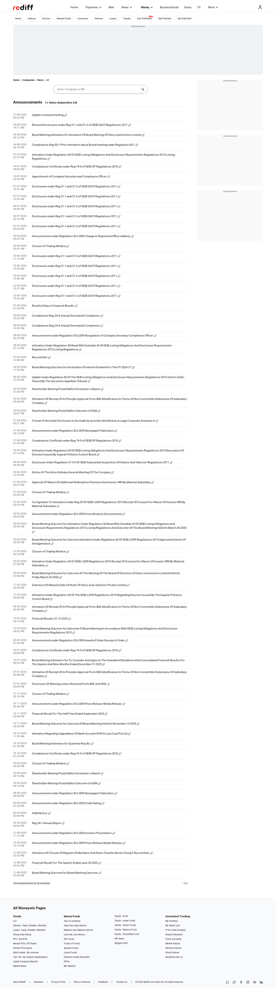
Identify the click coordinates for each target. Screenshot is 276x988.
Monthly (42, 925)
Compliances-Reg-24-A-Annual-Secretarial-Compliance (66, 315)
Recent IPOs (19, 943)
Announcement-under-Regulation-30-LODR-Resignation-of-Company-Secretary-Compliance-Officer (93, 335)
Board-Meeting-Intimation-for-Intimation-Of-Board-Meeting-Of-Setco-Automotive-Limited (87, 135)
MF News (119, 938)
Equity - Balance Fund (126, 929)
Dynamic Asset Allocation (77, 957)
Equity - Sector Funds (125, 925)
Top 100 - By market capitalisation (30, 957)
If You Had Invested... (176, 930)
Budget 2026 (121, 943)
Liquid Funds (70, 952)
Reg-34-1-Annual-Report (47, 823)
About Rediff (19, 982)
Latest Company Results (25, 961)
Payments (92, 7)
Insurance (83, 18)
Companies (28, 80)
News (125, 7)
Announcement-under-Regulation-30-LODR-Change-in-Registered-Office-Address (81, 236)
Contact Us (121, 982)
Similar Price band (22, 948)
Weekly (32, 925)
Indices (32, 18)
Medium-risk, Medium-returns (78, 930)
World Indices (172, 952)
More (211, 7)
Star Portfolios (144, 18)
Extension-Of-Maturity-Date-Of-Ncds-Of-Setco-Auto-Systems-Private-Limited (79, 585)
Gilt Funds (69, 939)
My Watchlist (185, 18)
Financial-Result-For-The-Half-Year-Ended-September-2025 (68, 713)
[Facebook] (241, 982)
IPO (15, 939)
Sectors (46, 18)
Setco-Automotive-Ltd (63, 102)
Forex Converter (173, 939)
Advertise (38, 982)
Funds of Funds (72, 943)
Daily (25, 925)
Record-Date (40, 357)
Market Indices (172, 943)
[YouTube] (254, 982)
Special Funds (71, 948)
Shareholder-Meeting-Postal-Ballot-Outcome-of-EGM (65, 410)
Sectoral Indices (173, 948)
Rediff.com (148, 982)
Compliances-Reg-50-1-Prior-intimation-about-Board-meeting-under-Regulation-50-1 (84, 145)
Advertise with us (174, 957)
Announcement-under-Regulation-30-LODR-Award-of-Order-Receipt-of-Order (78, 640)
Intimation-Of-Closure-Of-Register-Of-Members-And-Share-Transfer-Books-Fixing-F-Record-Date (91, 853)
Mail (111, 7)
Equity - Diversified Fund (127, 934)
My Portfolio (164, 18)
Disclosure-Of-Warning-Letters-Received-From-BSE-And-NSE (69, 684)
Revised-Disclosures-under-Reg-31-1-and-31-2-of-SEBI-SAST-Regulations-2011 (80, 125)
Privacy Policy (58, 982)
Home (74, 7)
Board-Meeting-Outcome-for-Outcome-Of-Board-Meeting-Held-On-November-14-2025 (84, 723)
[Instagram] (247, 982)
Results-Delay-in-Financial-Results (53, 305)
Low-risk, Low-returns (74, 934)
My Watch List (172, 925)
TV (199, 7)
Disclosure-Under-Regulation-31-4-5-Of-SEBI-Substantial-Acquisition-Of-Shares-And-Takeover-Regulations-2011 (101, 462)
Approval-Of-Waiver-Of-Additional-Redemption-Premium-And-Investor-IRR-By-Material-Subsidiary (91, 482)
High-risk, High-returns (75, 925)
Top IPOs (22, 939)
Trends (126, 18)
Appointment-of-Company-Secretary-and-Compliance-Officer (69, 176)
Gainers (99, 18)
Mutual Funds (64, 18)
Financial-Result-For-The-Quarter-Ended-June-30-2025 (65, 863)
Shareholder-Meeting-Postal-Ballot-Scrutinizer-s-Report (66, 389)
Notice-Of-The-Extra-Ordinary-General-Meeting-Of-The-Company (71, 472)
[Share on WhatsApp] (227, 982)
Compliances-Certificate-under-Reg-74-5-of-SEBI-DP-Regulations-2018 (75, 166)
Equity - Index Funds (125, 920)
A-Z (15, 921)
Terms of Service (82, 982)
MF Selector (70, 966)
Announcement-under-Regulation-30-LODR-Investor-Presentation (72, 833)
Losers (113, 18)
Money (145, 7)
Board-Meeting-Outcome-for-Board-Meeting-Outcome (65, 873)
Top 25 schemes (72, 921)
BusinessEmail (169, 7)
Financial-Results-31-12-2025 (50, 618)
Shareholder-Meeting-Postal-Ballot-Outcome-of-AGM (65, 783)
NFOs (66, 961)
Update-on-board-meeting (48, 115)
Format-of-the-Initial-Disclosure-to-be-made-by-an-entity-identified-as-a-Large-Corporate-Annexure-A (94, 420)
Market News (19, 966)
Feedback (103, 982)
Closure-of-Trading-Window (49, 246)
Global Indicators (174, 934)
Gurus (188, 7)
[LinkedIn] (261, 982)
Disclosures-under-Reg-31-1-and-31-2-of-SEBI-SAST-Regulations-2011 (75, 186)
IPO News (32, 943)
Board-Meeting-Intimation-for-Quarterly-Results (61, 743)
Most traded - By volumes (26, 952)
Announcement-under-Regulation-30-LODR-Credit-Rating (67, 803)
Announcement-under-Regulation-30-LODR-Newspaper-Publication (73, 430)
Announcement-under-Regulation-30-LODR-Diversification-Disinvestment (77, 514)
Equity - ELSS (121, 916)
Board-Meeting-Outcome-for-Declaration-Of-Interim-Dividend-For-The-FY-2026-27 (82, 367)
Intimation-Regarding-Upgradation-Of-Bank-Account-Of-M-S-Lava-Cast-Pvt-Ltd (80, 733)
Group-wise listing (22, 934)
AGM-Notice (40, 813)
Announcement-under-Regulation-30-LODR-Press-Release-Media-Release (77, 703)
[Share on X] (234, 982)
